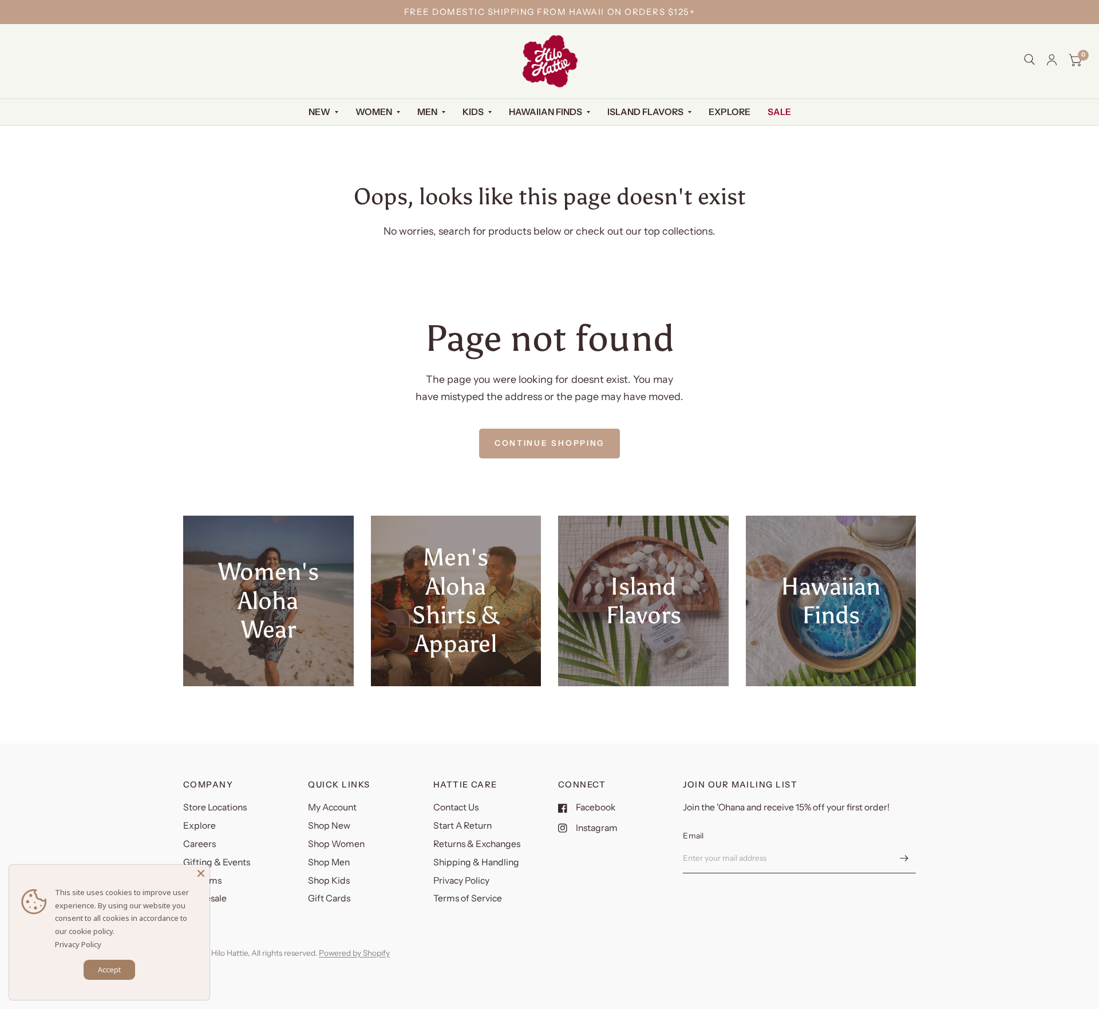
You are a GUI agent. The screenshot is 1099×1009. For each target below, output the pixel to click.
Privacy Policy (461, 880)
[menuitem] (323, 112)
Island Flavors (645, 111)
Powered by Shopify (354, 952)
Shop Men (329, 862)
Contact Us (456, 807)
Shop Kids (329, 880)
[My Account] (1052, 60)
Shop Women (336, 843)
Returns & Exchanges (476, 843)
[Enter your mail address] (904, 858)
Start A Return (462, 825)
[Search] (1029, 59)
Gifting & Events (216, 862)
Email (693, 835)
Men (427, 111)
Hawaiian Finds (545, 111)
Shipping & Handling (476, 862)
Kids (473, 111)
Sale (779, 111)
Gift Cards (329, 898)
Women (373, 111)
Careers (199, 843)
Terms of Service (467, 898)
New (319, 111)
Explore (729, 111)
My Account (332, 807)
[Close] (201, 873)
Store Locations (215, 807)
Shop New (329, 825)
